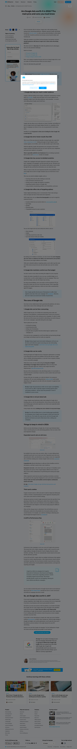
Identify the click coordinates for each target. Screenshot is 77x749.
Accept (42, 87)
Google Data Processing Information (28, 84)
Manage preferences (34, 87)
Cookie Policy (52, 83)
